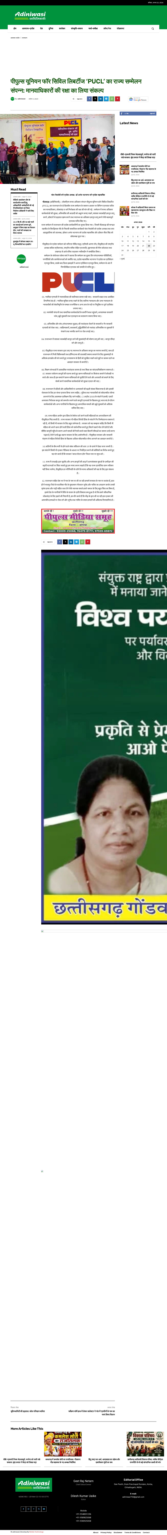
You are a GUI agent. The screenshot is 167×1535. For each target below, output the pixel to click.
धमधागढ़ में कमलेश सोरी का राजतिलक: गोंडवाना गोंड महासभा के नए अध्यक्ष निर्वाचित (143, 169)
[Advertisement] (83, 58)
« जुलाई (122, 259)
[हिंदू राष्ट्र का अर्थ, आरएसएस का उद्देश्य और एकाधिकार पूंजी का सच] (124, 183)
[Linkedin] (100, 98)
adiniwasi (21, 99)
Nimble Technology (36, 1532)
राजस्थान (24, 38)
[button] (152, 28)
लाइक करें (152, 113)
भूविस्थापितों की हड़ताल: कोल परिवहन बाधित (28, 1411)
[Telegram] (106, 98)
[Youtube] (43, 1509)
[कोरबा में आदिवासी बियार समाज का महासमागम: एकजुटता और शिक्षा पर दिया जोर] (124, 211)
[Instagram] (28, 1509)
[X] (95, 98)
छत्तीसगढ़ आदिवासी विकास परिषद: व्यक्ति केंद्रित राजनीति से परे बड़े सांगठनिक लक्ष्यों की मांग (143, 196)
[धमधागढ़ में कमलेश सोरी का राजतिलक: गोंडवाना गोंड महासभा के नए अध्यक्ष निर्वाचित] (124, 169)
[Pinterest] (117, 98)
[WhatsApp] (111, 98)
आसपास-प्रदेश (15, 38)
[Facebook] (89, 98)
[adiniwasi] (13, 99)
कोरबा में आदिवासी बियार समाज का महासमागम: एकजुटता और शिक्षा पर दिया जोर (143, 210)
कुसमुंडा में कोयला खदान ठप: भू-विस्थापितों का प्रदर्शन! (23, 242)
